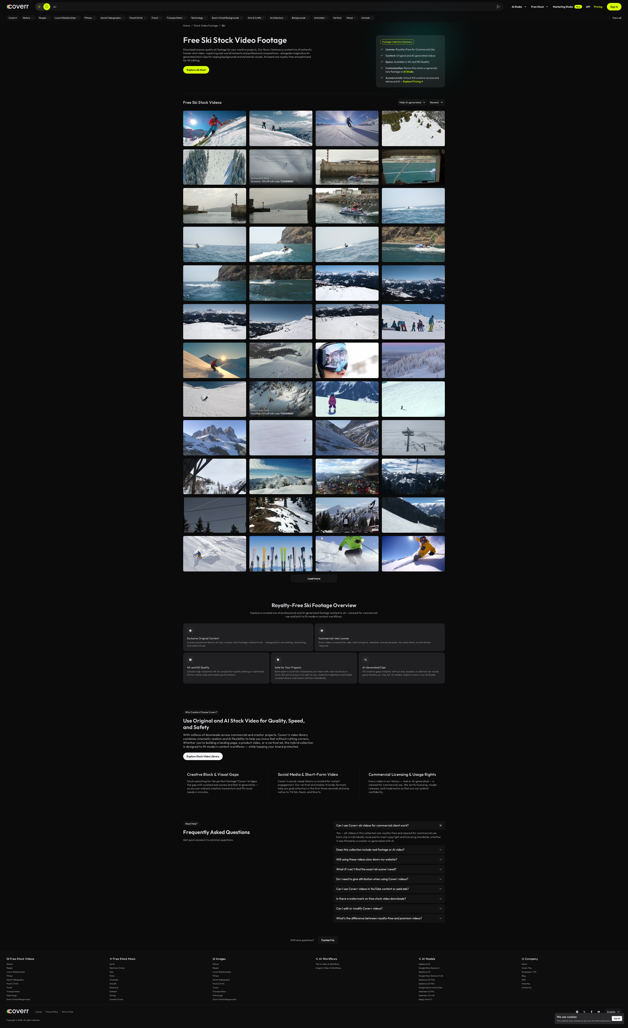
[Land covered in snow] (280, 515)
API (588, 6)
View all (616, 17)
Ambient (113, 991)
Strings (113, 995)
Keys (111, 972)
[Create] (39, 6)
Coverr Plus (527, 968)
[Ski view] (347, 283)
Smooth (113, 983)
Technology (12, 995)
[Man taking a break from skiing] (347, 515)
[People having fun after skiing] (347, 476)
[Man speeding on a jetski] (347, 244)
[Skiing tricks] (413, 322)
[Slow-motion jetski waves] (280, 244)
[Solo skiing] (280, 438)
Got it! (617, 1018)
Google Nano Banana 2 (429, 968)
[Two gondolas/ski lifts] (413, 438)
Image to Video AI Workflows (328, 968)
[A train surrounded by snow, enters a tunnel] (214, 476)
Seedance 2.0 (424, 972)
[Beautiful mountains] (347, 438)
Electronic (114, 987)
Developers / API (529, 972)
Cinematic (114, 979)
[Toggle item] (441, 825)
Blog (524, 976)
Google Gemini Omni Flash (430, 987)
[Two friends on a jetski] (347, 167)
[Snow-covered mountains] (280, 322)
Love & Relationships (16, 972)
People (9, 968)
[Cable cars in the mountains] (214, 515)
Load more (314, 578)
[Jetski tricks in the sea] (214, 205)
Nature (10, 964)
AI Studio (517, 6)
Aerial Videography (15, 979)
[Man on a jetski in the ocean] (413, 244)
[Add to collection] (374, 154)
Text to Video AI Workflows (327, 964)
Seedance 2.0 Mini (427, 983)
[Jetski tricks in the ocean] (413, 205)
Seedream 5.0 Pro (426, 991)
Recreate (347, 180)
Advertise (526, 983)
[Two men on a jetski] (347, 205)
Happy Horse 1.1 (425, 999)
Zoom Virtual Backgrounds (18, 999)
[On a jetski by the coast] (214, 244)
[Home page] (18, 7)
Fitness (10, 976)
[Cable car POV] (413, 476)
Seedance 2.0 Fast (427, 979)
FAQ (523, 979)
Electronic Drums (117, 968)
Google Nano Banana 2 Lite (431, 976)
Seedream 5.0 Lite (427, 995)
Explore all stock (196, 69)
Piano (112, 976)
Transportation (13, 991)
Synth (112, 964)
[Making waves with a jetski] (214, 283)
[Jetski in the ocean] (280, 283)
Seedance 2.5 (424, 964)
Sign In (614, 6)
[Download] (374, 181)
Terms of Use (67, 1012)
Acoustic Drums (116, 999)
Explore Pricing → (413, 81)
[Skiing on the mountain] (214, 322)
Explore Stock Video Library (203, 756)
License (38, 1012)
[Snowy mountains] (413, 283)
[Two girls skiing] (347, 399)
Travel (9, 987)
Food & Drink (12, 983)
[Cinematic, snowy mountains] (280, 476)
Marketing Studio (567, 6)
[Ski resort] (214, 438)
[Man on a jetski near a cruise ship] (413, 167)
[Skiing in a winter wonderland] (347, 322)
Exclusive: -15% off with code (272, 181)
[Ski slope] (413, 515)
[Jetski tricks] (280, 205)
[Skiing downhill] (413, 399)
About (524, 964)
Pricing (598, 6)
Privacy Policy (52, 1012)
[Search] (46, 6)
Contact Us (327, 940)
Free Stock (537, 6)
